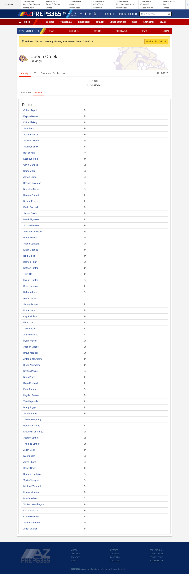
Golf (134, 22)
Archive (166, 31)
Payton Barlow (31, 116)
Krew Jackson (30, 286)
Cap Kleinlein (30, 316)
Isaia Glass (29, 255)
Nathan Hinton (31, 268)
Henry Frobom (30, 237)
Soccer (100, 22)
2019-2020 (162, 73)
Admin (74, 561)
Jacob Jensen (30, 304)
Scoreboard (156, 550)
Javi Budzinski (31, 146)
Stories (114, 550)
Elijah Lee (28, 322)
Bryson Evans (30, 201)
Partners (115, 557)
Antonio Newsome (32, 358)
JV (34, 73)
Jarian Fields (30, 213)
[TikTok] (100, 14)
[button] (187, 4)
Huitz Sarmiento (31, 425)
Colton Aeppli (30, 110)
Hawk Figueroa (31, 219)
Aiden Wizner (30, 528)
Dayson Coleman (32, 183)
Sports (27, 22)
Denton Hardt (30, 261)
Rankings (75, 554)
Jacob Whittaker (31, 522)
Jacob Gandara (31, 243)
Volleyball (66, 22)
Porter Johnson (31, 310)
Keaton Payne (30, 371)
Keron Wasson (30, 510)
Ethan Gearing (30, 249)
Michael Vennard (32, 486)
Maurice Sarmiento (33, 431)
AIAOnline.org (157, 561)
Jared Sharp (29, 462)
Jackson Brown (31, 140)
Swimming (148, 22)
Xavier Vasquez (31, 480)
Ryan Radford (30, 383)
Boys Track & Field (29, 31)
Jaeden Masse (31, 346)
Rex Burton (29, 152)
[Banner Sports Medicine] (70, 14)
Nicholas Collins (31, 189)
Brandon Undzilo (32, 474)
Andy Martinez (30, 334)
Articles (109, 14)
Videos (74, 550)
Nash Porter (29, 377)
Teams (51, 31)
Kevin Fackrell (30, 207)
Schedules (74, 31)
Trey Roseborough (32, 419)
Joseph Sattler (30, 437)
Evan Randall (30, 389)
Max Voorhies (30, 498)
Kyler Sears (29, 455)
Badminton (8, 5)
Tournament (121, 31)
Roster (38, 92)
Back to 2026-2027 (156, 41)
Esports (121, 14)
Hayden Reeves (31, 395)
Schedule (26, 92)
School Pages (156, 554)
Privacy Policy (157, 557)
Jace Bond (28, 128)
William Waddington (33, 504)
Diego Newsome (31, 365)
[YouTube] (95, 14)
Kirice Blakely (30, 122)
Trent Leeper (29, 328)
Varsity (24, 73)
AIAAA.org (115, 561)
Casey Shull (29, 468)
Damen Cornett (31, 195)
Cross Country (118, 22)
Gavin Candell (30, 164)
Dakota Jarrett (30, 292)
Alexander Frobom (32, 231)
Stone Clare (29, 170)
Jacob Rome (29, 413)
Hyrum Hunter (30, 280)
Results (97, 31)
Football (49, 22)
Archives (114, 554)
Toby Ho (27, 274)
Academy (75, 557)
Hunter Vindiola (31, 492)
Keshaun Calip (30, 158)
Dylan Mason (30, 340)
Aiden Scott (29, 449)
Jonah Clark (29, 177)
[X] (90, 14)
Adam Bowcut (30, 134)
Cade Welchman (31, 516)
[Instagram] (81, 14)
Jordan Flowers (31, 225)
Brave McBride (30, 352)
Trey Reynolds (30, 401)
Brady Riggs (29, 407)
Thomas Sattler (31, 443)
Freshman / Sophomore (52, 73)
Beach (163, 22)
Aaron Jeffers (30, 298)
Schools (133, 14)
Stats (144, 31)
